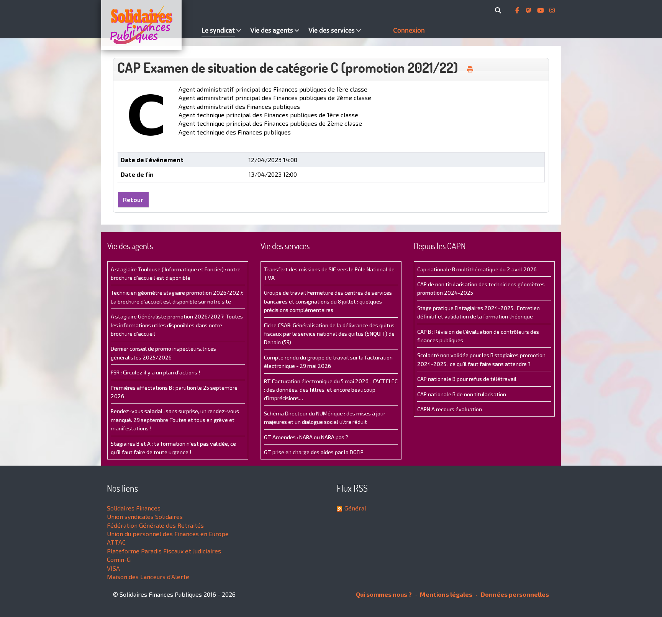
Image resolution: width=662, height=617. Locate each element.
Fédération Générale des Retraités (155, 525)
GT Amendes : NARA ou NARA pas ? (306, 437)
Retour (133, 199)
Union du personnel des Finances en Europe (168, 533)
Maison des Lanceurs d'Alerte (148, 576)
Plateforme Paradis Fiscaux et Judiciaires (164, 551)
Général (355, 508)
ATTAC (116, 542)
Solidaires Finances (134, 508)
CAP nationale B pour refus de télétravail (466, 379)
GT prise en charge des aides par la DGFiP (314, 452)
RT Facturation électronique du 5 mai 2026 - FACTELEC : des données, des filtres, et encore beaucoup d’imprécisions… (331, 390)
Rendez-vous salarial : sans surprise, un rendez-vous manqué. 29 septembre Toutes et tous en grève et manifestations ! (175, 420)
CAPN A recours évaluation (449, 409)
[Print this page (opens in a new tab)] (470, 69)
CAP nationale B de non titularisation (461, 394)
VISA (113, 568)
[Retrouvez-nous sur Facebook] (518, 10)
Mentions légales (445, 594)
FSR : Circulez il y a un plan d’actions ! (155, 372)
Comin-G (119, 559)
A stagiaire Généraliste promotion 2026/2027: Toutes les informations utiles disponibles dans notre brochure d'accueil (177, 325)
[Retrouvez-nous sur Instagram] (552, 10)
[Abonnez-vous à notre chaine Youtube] (541, 10)
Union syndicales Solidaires (145, 516)
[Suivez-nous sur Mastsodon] (529, 10)
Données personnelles (514, 594)
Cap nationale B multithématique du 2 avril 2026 (477, 269)
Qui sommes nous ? (384, 594)
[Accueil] (149, 25)
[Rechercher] (499, 10)
